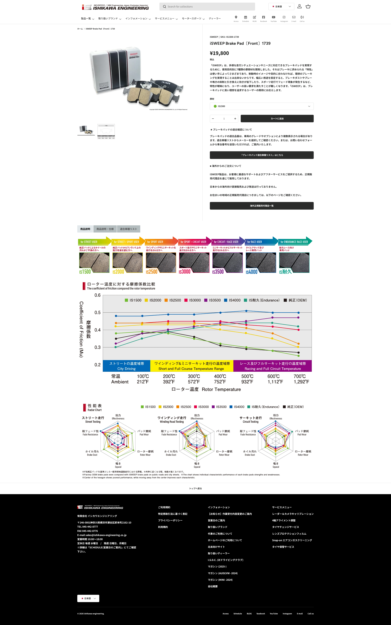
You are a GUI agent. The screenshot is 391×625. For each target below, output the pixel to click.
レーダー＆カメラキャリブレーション (293, 514)
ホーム (80, 28)
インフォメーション (136, 18)
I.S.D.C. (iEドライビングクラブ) (225, 560)
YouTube (274, 21)
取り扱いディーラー (219, 553)
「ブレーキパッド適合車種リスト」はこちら (261, 154)
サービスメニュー (164, 18)
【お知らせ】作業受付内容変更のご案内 (230, 514)
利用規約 (163, 527)
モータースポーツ (191, 18)
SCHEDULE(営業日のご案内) (105, 547)
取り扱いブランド (108, 18)
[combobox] (207, 6)
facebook (263, 21)
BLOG (255, 21)
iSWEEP (214, 36)
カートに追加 (277, 118)
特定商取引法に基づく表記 (172, 514)
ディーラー (215, 18)
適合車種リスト (128, 229)
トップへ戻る (195, 488)
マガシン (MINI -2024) (220, 579)
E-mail (294, 21)
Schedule (245, 21)
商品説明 (85, 229)
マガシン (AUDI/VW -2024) (223, 573)
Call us (302, 21)
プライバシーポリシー (170, 520)
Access (236, 21)
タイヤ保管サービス (283, 547)
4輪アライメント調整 (284, 520)
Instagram (284, 21)
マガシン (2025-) (217, 566)
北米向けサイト (216, 547)
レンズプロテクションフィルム (289, 533)
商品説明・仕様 (105, 229)
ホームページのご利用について (225, 540)
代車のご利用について (220, 533)
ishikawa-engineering (94, 613)
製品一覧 (86, 18)
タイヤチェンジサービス (285, 527)
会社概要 (213, 586)
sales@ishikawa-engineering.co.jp (106, 535)
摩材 (212, 98)
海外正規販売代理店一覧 (262, 205)
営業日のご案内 (216, 520)
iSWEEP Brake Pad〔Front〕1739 (100, 28)
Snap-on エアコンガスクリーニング (292, 540)
